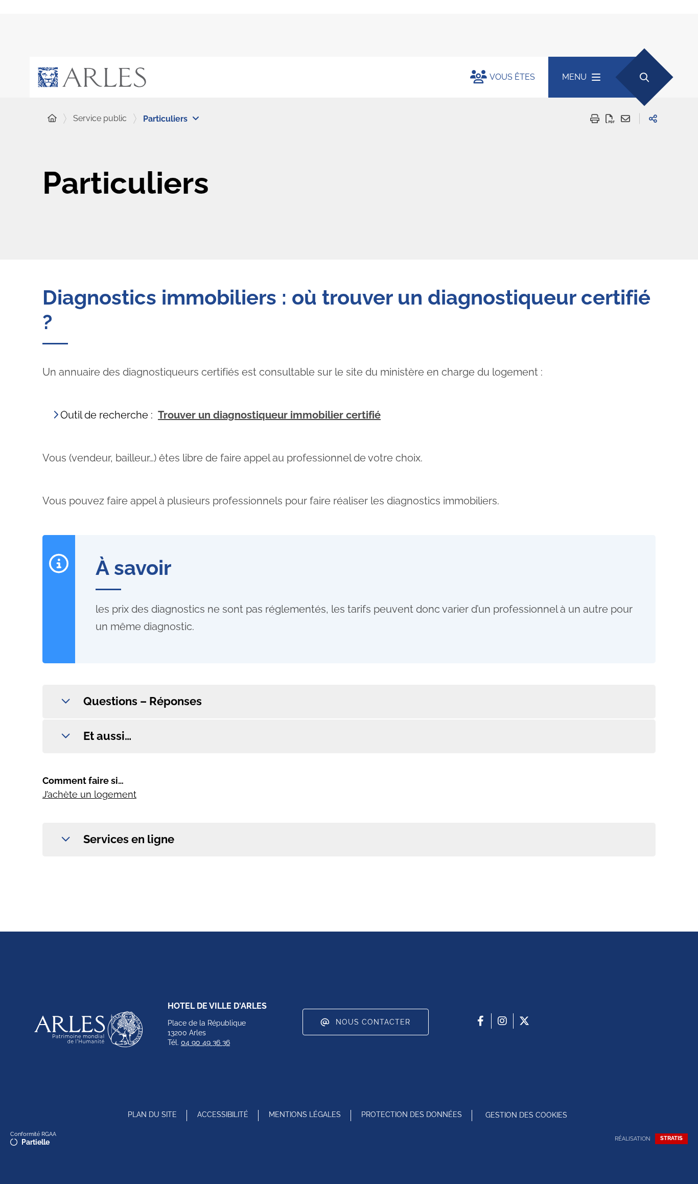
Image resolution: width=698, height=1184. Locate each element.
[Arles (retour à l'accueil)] (240, 77)
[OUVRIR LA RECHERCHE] (644, 77)
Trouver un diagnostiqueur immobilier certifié (269, 415)
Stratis (671, 1138)
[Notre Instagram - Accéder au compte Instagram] (502, 1021)
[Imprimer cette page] (594, 118)
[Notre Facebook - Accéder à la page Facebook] (480, 1021)
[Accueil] (52, 118)
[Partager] (653, 118)
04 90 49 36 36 (205, 1042)
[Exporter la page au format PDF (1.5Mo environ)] (610, 118)
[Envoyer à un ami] (625, 118)
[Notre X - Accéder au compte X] (524, 1021)
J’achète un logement (89, 794)
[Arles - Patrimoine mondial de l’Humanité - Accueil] (88, 1029)
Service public (100, 118)
